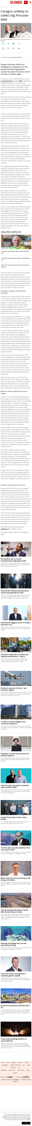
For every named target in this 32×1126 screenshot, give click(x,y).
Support (15, 1073)
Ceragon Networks (7, 81)
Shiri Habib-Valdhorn (15, 57)
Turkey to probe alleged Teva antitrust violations (13, 723)
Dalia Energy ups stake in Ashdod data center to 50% (15, 786)
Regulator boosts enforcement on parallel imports (15, 754)
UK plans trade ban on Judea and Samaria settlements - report (14, 655)
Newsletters (5, 1065)
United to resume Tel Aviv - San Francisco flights (14, 689)
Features (20, 1062)
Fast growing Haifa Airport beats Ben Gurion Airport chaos (14, 911)
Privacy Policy (20, 1070)
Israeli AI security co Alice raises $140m (14, 818)
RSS (24, 1065)
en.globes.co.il (5, 529)
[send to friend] (8, 48)
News (5, 7)
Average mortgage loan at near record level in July (14, 944)
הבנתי (26, 1123)
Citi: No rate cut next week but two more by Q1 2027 (15, 849)
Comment (13, 1062)
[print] (3, 48)
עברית (19, 1067)
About (27, 1070)
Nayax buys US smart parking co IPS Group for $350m (15, 879)
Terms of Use (12, 1070)
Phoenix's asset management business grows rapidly (13, 975)
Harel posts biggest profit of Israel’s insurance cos (15, 623)
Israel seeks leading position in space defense (14, 1040)
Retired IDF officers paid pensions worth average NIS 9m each (15, 592)
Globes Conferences (15, 1065)
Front (1, 7)
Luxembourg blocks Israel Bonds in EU (15, 1006)
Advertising (3, 1070)
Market (27, 1062)
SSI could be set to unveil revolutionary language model (13, 560)
